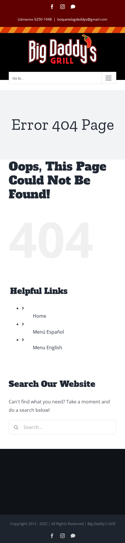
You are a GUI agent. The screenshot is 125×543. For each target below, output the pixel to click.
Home (39, 316)
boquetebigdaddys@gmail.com (82, 19)
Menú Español (48, 332)
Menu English (47, 347)
